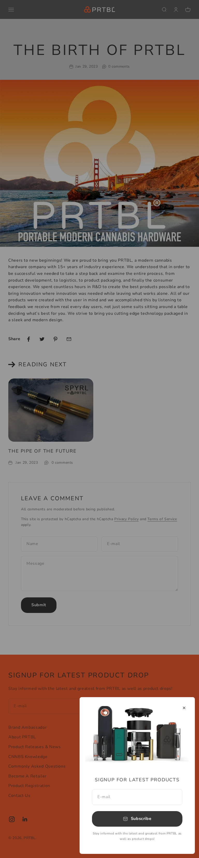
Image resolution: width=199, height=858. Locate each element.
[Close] (184, 707)
